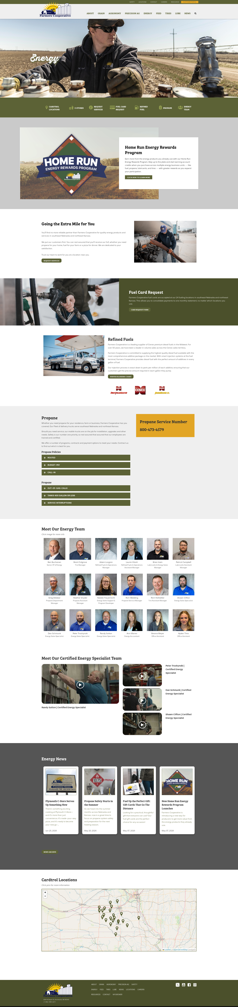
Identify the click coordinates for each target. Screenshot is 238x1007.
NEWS (121, 989)
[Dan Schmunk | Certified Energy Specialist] (142, 700)
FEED (102, 989)
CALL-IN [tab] (52, 472)
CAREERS (140, 989)
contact (153, 2)
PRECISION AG (123, 984)
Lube (177, 13)
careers (164, 2)
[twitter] (177, 985)
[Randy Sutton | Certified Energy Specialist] (80, 685)
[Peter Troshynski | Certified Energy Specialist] (142, 676)
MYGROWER (117, 994)
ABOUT (94, 984)
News (187, 13)
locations (142, 2)
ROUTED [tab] (51, 457)
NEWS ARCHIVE (50, 852)
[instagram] (194, 985)
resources (175, 2)
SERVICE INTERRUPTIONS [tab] (60, 503)
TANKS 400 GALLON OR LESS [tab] (61, 495)
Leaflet (167, 950)
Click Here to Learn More (138, 177)
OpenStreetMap (180, 950)
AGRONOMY (111, 984)
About (90, 13)
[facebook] (189, 985)
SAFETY (134, 984)
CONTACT (106, 994)
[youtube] (183, 985)
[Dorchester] (55, 13)
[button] (138, 918)
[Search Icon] (195, 13)
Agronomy (115, 13)
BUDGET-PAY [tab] (54, 465)
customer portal (189, 2)
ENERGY (94, 989)
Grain (101, 13)
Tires (168, 13)
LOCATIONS (130, 989)
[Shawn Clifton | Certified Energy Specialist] (142, 725)
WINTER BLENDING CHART (120, 376)
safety (132, 2)
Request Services (51, 260)
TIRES (108, 989)
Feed (158, 13)
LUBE (115, 989)
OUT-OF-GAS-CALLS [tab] (57, 488)
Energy (148, 13)
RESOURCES (95, 994)
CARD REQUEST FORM (139, 309)
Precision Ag (132, 13)
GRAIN (101, 984)
